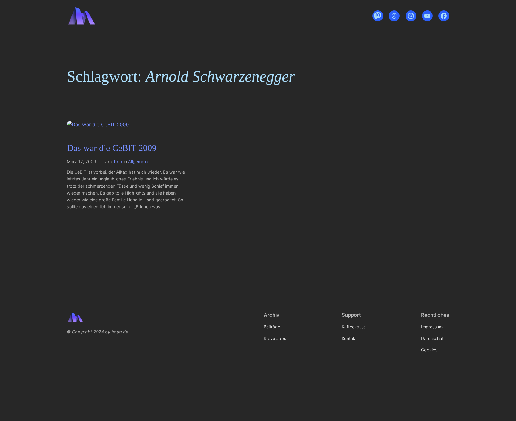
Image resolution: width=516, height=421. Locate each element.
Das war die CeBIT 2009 (111, 148)
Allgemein (138, 161)
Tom (117, 161)
